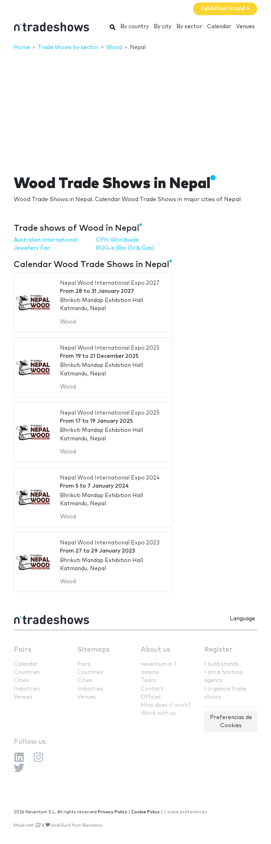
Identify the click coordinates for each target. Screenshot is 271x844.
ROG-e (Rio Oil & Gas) (125, 248)
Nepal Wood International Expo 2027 (109, 283)
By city (162, 26)
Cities (21, 680)
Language (242, 618)
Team (148, 680)
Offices (151, 697)
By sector (189, 26)
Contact (152, 689)
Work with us (158, 713)
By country (134, 26)
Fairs (22, 649)
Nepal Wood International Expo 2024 (110, 478)
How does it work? (165, 705)
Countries (27, 672)
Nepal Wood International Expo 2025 (109, 348)
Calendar (219, 26)
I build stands (221, 664)
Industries (27, 689)
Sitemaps (93, 649)
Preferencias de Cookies (231, 721)
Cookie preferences (185, 812)
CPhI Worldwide (117, 240)
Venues (245, 26)
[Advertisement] (135, 108)
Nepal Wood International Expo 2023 (109, 542)
